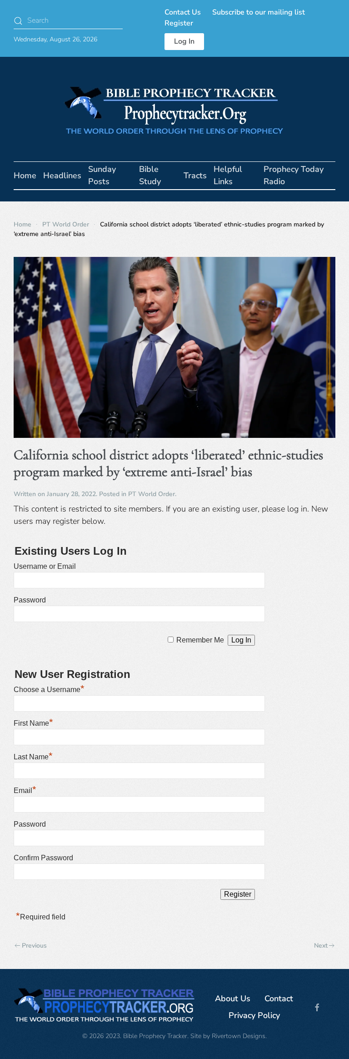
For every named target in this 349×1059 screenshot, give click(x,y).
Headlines (62, 175)
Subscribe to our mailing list (258, 12)
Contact (278, 998)
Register (179, 23)
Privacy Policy (254, 1015)
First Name (33, 723)
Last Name (33, 757)
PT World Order (151, 494)
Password (30, 600)
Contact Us (183, 12)
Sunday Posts (102, 175)
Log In (184, 41)
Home (25, 175)
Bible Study (150, 175)
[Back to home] (174, 109)
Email (25, 790)
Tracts (195, 175)
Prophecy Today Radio (294, 175)
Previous (34, 945)
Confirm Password (43, 858)
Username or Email (45, 566)
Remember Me (200, 640)
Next (321, 945)
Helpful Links (228, 175)
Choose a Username (49, 689)
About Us (232, 998)
